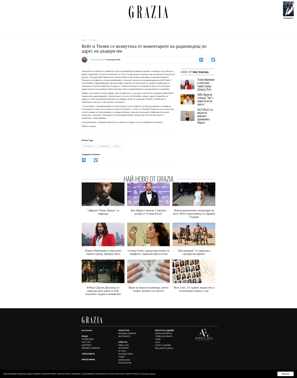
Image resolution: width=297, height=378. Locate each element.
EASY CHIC (86, 342)
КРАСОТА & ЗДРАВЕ (164, 330)
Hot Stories (93, 40)
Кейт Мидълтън (89, 146)
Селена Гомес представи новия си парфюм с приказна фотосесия (148, 252)
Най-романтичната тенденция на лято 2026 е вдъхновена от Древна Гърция (194, 213)
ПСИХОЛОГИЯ (124, 363)
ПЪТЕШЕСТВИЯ (125, 354)
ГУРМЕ (121, 357)
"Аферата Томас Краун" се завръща (103, 212)
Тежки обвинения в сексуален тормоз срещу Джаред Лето (205, 84)
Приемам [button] (285, 374)
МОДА (85, 336)
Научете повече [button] (148, 374)
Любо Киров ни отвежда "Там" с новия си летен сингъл (205, 99)
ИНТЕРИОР (123, 348)
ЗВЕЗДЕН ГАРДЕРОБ (91, 348)
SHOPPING (86, 345)
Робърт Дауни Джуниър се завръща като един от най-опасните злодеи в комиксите (103, 291)
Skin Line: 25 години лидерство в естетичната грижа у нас (194, 289)
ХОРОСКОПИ (124, 360)
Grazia (84, 40)
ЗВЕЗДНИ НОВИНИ (127, 333)
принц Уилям (104, 146)
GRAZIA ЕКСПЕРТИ (163, 333)
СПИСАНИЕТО (88, 354)
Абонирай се (288, 18)
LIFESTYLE (122, 342)
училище (116, 146)
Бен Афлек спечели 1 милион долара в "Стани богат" (148, 212)
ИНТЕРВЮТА (124, 336)
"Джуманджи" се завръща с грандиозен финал (194, 252)
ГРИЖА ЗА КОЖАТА (163, 336)
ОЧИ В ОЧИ (123, 330)
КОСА (157, 342)
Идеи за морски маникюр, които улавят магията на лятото (148, 289)
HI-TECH (122, 351)
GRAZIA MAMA (88, 359)
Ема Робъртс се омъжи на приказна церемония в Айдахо (205, 115)
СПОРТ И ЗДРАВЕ (163, 345)
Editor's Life (123, 345)
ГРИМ (158, 339)
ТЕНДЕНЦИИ (88, 339)
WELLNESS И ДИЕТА (164, 348)
